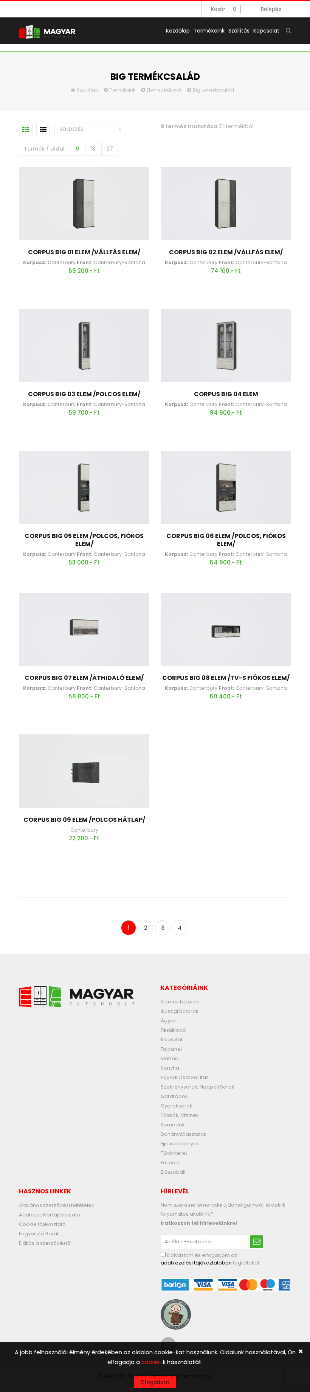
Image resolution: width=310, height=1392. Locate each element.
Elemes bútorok (164, 90)
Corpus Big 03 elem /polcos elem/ (84, 394)
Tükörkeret (174, 1153)
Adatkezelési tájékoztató (49, 1214)
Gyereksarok (176, 1105)
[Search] (288, 30)
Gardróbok (174, 1096)
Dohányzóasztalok (183, 1134)
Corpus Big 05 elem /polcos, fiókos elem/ (84, 540)
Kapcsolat (266, 30)
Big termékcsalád (213, 90)
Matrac (169, 1058)
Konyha (170, 1068)
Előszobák (173, 1172)
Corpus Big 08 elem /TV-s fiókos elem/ (226, 677)
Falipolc (170, 1162)
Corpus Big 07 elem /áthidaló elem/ (84, 677)
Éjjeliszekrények (180, 1143)
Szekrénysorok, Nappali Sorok (197, 1086)
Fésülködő (173, 1030)
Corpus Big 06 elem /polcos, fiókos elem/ (226, 540)
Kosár (223, 9)
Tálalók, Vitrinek (180, 1115)
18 (92, 148)
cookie (150, 1362)
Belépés (271, 9)
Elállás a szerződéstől (45, 1243)
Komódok (173, 1124)
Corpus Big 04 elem (226, 394)
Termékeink (209, 30)
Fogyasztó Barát (39, 1233)
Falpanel (171, 1049)
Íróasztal (171, 1039)
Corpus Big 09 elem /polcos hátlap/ (84, 819)
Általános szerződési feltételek (56, 1205)
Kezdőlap (178, 30)
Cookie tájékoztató (42, 1224)
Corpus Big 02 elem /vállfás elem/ (226, 252)
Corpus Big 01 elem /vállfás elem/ (84, 252)
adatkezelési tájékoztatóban (196, 1262)
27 (109, 148)
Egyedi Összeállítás (185, 1077)
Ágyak (168, 1020)
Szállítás (239, 30)
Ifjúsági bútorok (179, 1011)
